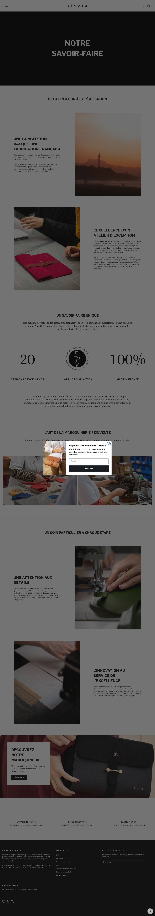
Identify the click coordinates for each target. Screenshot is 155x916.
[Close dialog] (109, 444)
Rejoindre (89, 468)
